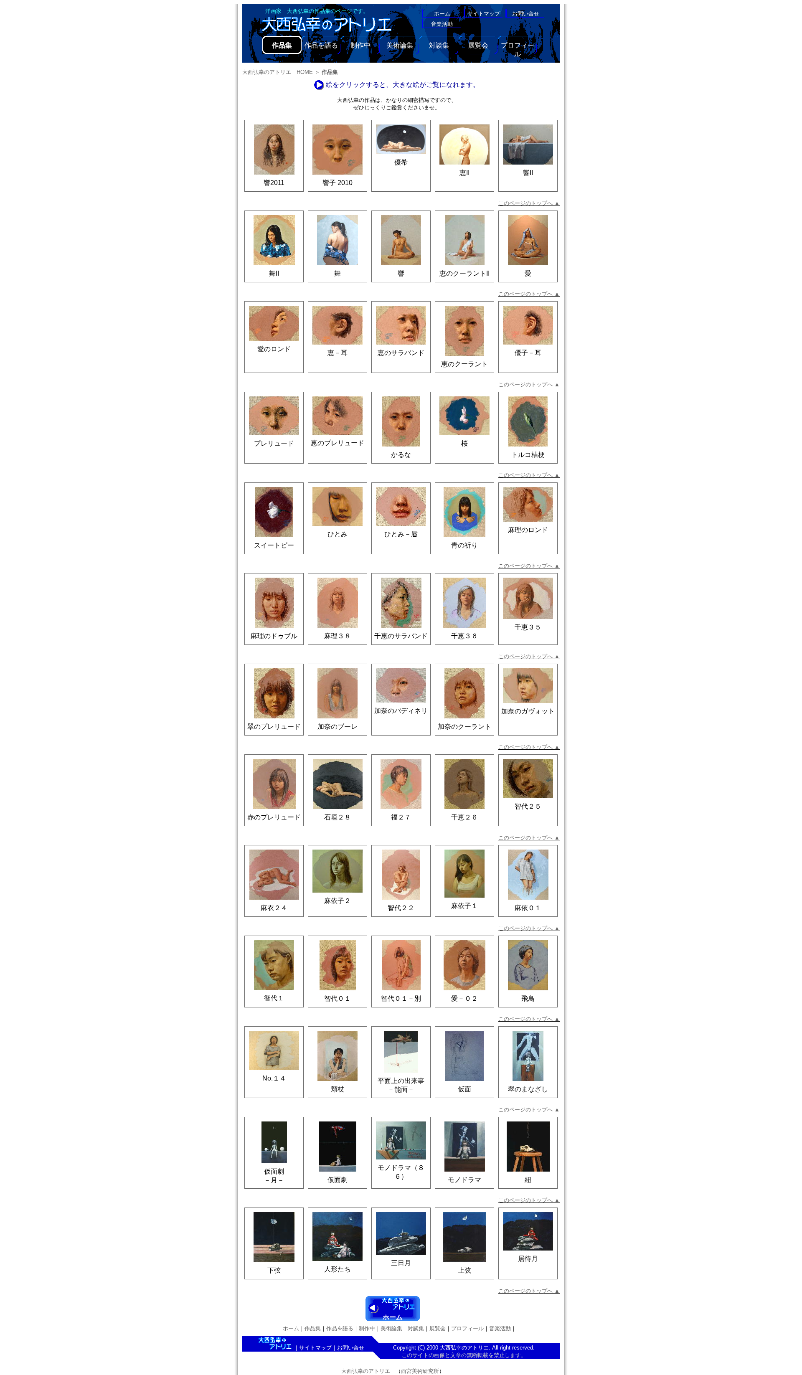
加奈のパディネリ (401, 710)
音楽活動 (500, 1328)
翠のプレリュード (274, 726)
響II (528, 172)
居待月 (528, 1258)
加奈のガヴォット (528, 711)
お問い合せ (350, 1348)
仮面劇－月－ (274, 1176)
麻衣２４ (274, 907)
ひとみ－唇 (401, 534)
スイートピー (274, 545)
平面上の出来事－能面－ (401, 1085)
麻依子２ (337, 900)
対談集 (439, 45)
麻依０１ (528, 907)
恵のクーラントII (464, 273)
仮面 (464, 1089)
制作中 (360, 45)
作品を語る (321, 45)
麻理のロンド (528, 529)
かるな (401, 454)
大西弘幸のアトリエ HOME (277, 72)
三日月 (401, 1262)
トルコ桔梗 (528, 454)
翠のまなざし (528, 1089)
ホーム (393, 1317)
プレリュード (274, 443)
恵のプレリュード (337, 442)
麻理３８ (337, 635)
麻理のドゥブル (274, 635)
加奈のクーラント (464, 726)
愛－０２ (464, 998)
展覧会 (478, 45)
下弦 (274, 1270)
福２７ (401, 817)
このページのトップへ (529, 203)
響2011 (274, 182)
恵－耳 (337, 352)
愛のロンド (274, 349)
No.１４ (274, 1078)
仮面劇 (337, 1179)
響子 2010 (337, 182)
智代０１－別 (401, 998)
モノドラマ (464, 1179)
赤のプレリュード (274, 817)
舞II (274, 273)
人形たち (337, 1269)
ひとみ (337, 534)
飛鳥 (528, 998)
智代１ (274, 998)
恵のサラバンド (401, 352)
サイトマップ (315, 1348)
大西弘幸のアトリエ (365, 1371)
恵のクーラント (464, 364)
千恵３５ (528, 627)
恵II (464, 172)
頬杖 (337, 1089)
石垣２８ (337, 817)
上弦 (464, 1270)
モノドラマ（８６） (401, 1172)
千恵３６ (464, 635)
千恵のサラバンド (401, 635)
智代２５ (528, 806)
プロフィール (517, 48)
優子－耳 (528, 352)
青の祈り (464, 545)
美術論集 (399, 45)
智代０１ (337, 998)
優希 (401, 162)
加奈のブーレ (337, 726)
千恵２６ (464, 817)
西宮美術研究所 (420, 1371)
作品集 (313, 1328)
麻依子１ (464, 905)
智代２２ (401, 907)
